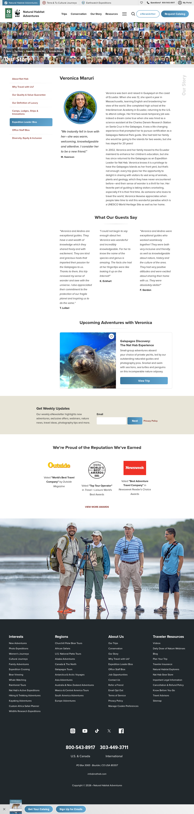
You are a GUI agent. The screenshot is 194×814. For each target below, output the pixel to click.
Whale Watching (17, 679)
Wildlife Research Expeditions (24, 711)
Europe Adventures (65, 700)
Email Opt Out (115, 690)
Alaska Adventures (65, 658)
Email (100, 414)
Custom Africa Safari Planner (24, 706)
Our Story (19, 51)
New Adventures (18, 643)
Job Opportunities (117, 674)
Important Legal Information (167, 679)
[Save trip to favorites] (35, 58)
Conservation (115, 648)
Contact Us (114, 679)
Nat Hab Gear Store (163, 674)
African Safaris (62, 648)
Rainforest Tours (17, 685)
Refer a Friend (115, 685)
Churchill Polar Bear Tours (68, 643)
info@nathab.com (97, 774)
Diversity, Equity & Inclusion (27, 138)
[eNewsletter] (71, 809)
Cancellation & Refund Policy (168, 685)
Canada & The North (65, 664)
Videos (156, 643)
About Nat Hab (20, 79)
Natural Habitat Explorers (166, 669)
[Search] (133, 14)
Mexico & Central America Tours (72, 690)
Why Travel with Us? (23, 87)
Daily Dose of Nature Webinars (169, 648)
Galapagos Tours (63, 669)
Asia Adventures (63, 679)
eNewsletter (148, 14)
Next (135, 421)
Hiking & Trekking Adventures (24, 695)
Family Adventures (19, 664)
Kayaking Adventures (20, 700)
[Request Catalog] (38, 809)
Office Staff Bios (21, 130)
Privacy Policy (151, 420)
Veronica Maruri (56, 51)
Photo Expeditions (18, 648)
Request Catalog (175, 14)
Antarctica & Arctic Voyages (69, 674)
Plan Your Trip (160, 658)
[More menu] (124, 14)
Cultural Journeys (18, 658)
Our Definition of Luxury (25, 103)
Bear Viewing (16, 674)
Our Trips (113, 643)
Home (8, 51)
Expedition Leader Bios (36, 51)
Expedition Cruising (19, 669)
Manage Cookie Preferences (123, 706)
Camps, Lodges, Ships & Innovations (25, 112)
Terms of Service (117, 695)
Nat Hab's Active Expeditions (24, 690)
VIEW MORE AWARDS (97, 507)
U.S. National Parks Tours (68, 653)
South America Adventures (69, 695)
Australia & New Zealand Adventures (74, 685)
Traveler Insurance (162, 664)
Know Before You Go (164, 690)
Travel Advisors (161, 695)
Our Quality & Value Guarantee (29, 95)
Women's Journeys (19, 653)
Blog (155, 653)
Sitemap (157, 700)
